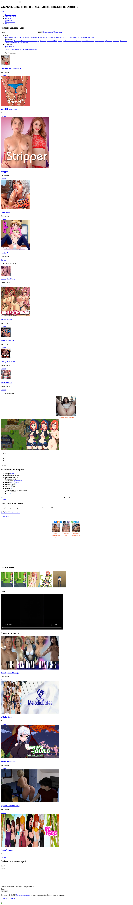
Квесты (76, 37)
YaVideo (12, 898)
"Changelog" (5, 516)
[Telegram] (77, 522)
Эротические (9, 37)
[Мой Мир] (61, 522)
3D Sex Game (18, 37)
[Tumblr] (66, 522)
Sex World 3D (6, 383)
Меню (3, 11)
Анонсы (12, 49)
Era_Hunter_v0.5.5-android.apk (10, 513)
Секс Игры (8, 20)
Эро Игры (8, 18)
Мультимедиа (60, 41)
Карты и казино (32, 37)
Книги (7, 49)
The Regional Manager (10, 673)
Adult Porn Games (10, 16)
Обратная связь (10, 22)
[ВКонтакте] (55, 522)
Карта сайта (33, 49)
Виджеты (8, 46)
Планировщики (70, 41)
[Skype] (75, 522)
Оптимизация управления (95, 41)
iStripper (4, 172)
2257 (2, 898)
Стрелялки (83, 37)
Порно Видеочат (10, 15)
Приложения (9, 41)
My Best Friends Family (10, 806)
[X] (64, 522)
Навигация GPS (81, 41)
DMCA (6, 898)
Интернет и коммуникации (30, 41)
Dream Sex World (8, 279)
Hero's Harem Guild (9, 761)
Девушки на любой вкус (11, 68)
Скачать (3, 75)
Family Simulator (8, 362)
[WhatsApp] (72, 522)
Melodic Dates (6, 717)
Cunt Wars (5, 212)
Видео (17, 49)
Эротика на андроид (23, 895)
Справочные (17, 42)
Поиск (7, 23)
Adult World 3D (7, 340)
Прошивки (17, 41)
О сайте (26, 49)
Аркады (50, 37)
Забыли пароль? (48, 32)
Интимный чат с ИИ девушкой (66, 417)
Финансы (25, 42)
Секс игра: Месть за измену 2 (56, 535)
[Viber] (69, 522)
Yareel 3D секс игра (9, 109)
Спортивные (57, 37)
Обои (13, 46)
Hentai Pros (5, 253)
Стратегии (90, 37)
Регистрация (58, 32)
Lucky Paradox (7, 850)
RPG (63, 37)
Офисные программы (112, 41)
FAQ (21, 49)
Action (25, 37)
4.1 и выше (14, 482)
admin (12, 474)
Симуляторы (70, 37)
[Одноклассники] (58, 522)
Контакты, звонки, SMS (48, 41)
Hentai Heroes (6, 319)
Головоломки (42, 37)
